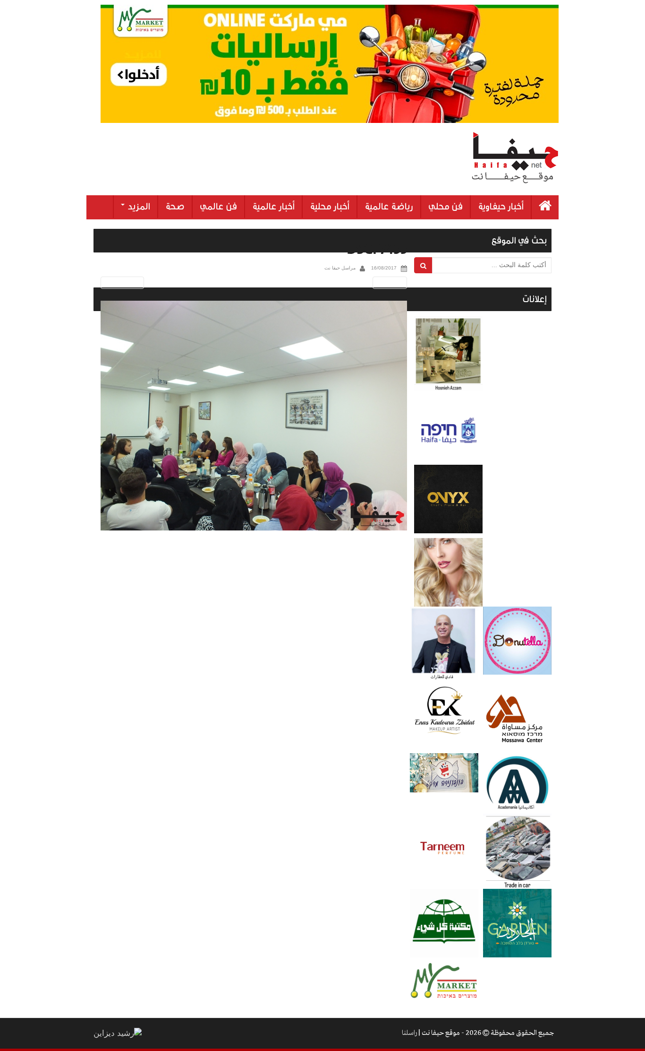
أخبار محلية (329, 207)
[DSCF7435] (254, 416)
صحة (175, 207)
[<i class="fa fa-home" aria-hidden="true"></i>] (545, 207)
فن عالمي (218, 207)
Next (391, 282)
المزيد (138, 207)
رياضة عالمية (389, 207)
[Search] (423, 265)
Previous (120, 282)
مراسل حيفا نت (340, 267)
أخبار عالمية (273, 207)
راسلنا (409, 1033)
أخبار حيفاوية (501, 207)
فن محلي (445, 207)
